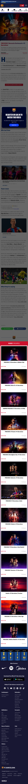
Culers (22, 5)
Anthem (16, 733)
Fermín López (4, 715)
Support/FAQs (4, 736)
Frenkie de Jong (5, 718)
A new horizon (4, 746)
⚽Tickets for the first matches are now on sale (9, 2)
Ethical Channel (18, 730)
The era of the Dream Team (6, 752)
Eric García (17, 704)
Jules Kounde (17, 702)
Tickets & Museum (5, 731)
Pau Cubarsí (17, 696)
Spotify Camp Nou (18, 728)
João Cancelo (17, 707)
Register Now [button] (14, 125)
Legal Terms (4, 773)
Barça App (3, 733)
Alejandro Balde (18, 694)
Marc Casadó (4, 717)
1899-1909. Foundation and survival (5, 759)
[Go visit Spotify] (11, 668)
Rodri (3, 723)
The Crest (16, 731)
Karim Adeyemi (18, 718)
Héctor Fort (17, 705)
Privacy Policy (9, 773)
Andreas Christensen (19, 699)
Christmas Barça (5, 741)
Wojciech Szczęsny (5, 694)
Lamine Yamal (17, 712)
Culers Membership (5, 728)
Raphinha (16, 714)
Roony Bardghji (18, 715)
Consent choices (5, 777)
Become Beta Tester (5, 738)
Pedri (3, 714)
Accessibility (20, 773)
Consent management (17, 775)
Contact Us (4, 775)
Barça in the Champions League (5, 763)
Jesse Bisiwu (17, 720)
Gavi (2, 712)
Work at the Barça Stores (18, 735)
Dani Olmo (4, 720)
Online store (4, 735)
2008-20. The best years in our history (5, 748)
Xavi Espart (17, 698)
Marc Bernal (4, 722)
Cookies (15, 773)
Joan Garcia (4, 696)
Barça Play (4, 730)
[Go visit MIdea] (21, 668)
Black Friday (4, 739)
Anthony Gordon (18, 717)
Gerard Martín (17, 701)
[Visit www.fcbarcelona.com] (2, 5)
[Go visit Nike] (4, 668)
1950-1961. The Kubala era (4, 755)
